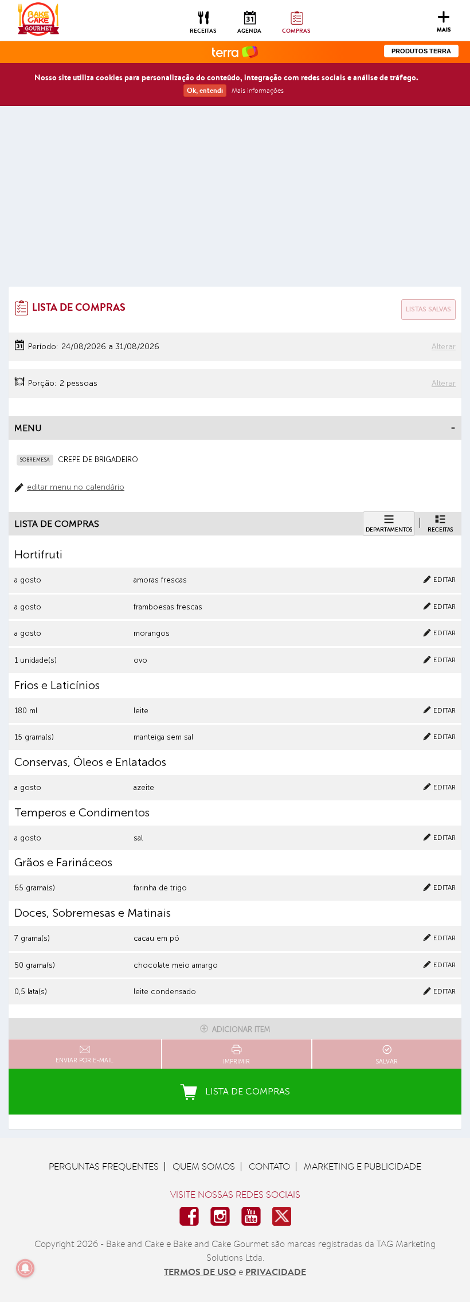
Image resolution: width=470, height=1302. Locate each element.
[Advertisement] (235, 200)
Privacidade (275, 1271)
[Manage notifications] (25, 1268)
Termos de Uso (200, 1271)
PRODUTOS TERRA (421, 51)
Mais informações (258, 90)
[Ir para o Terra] (235, 51)
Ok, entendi (205, 90)
